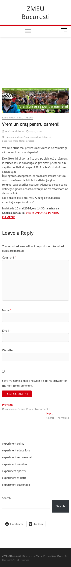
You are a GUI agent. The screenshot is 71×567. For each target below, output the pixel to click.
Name (6, 310)
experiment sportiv (14, 471)
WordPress (57, 556)
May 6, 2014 (35, 131)
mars (15, 140)
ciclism (18, 137)
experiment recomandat (17, 117)
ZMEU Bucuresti (35, 13)
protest (30, 140)
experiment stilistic (14, 477)
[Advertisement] (35, 58)
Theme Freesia (43, 556)
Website (7, 350)
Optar (22, 140)
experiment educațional (16, 450)
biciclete (10, 137)
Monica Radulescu (13, 131)
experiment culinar (14, 443)
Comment (9, 257)
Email (6, 330)
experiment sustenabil (16, 484)
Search (6, 498)
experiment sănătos (14, 464)
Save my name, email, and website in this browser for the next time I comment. (34, 383)
